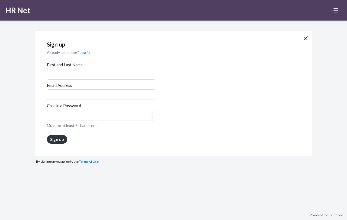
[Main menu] (336, 10)
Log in (85, 52)
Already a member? (68, 52)
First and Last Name (65, 64)
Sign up (57, 139)
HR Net (17, 10)
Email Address (59, 85)
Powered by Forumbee (326, 215)
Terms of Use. (89, 161)
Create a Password (64, 105)
